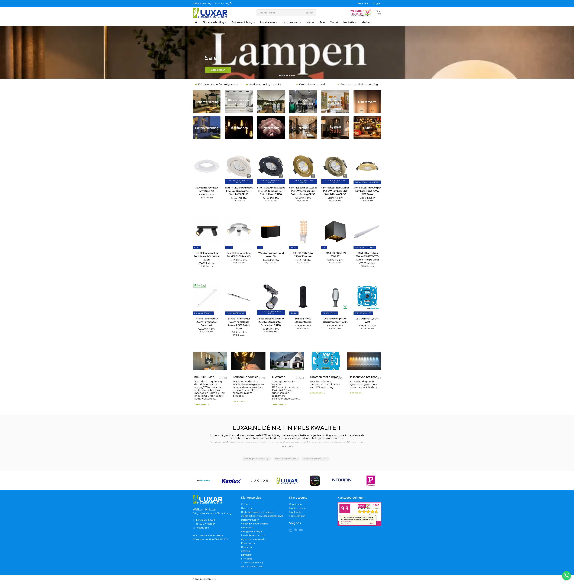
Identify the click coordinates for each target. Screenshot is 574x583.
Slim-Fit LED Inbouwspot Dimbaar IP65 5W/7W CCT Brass (367, 191)
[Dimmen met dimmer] (326, 362)
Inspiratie (348, 22)
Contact (245, 504)
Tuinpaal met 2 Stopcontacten (303, 320)
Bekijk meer (218, 69)
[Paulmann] (342, 481)
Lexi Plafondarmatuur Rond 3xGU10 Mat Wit (239, 255)
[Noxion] (314, 481)
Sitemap (245, 551)
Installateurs (267, 22)
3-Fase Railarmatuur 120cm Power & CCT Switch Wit (207, 322)
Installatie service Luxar (253, 535)
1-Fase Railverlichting (252, 562)
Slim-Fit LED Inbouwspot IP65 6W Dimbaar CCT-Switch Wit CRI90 (238, 191)
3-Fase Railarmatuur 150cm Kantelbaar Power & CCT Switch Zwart (239, 323)
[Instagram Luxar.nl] (291, 530)
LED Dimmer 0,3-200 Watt (367, 320)
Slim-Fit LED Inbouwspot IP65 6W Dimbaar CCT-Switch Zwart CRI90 (271, 191)
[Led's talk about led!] (248, 362)
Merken (366, 22)
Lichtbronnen (291, 22)
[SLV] (370, 481)
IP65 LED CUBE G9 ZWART (335, 255)
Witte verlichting (285, 458)
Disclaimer (246, 547)
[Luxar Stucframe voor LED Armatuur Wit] (206, 166)
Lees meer (200, 404)
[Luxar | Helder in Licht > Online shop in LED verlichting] (210, 12)
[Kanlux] (203, 481)
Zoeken (309, 13)
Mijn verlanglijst (297, 516)
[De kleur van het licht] (364, 362)
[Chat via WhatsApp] (566, 575)
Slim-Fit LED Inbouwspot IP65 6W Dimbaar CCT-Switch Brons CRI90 (335, 191)
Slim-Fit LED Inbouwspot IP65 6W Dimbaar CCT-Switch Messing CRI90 (303, 191)
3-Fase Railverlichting (252, 566)
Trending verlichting (256, 458)
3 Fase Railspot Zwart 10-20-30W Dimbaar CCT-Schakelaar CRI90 (271, 322)
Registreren (363, 3)
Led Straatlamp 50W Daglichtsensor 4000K (335, 320)
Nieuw (310, 22)
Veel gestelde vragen (252, 531)
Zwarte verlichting (315, 458)
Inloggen (377, 3)
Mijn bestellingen (298, 508)
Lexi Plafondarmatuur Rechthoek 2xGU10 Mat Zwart (207, 256)
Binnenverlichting (213, 22)
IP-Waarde (246, 558)
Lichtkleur (246, 555)
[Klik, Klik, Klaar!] (210, 362)
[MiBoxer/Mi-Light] (287, 481)
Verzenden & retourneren (254, 523)
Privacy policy (248, 543)
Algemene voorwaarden (253, 539)
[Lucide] (231, 481)
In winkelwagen (205, 203)
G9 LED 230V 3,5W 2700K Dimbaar (303, 255)
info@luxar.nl (202, 527)
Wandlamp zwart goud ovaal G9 (271, 255)
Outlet (334, 22)
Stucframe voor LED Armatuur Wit (207, 189)
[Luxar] (259, 481)
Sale (322, 22)
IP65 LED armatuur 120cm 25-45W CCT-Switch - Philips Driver (367, 256)
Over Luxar (246, 508)
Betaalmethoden (250, 519)
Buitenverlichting (242, 22)
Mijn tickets (295, 512)
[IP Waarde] (287, 362)
